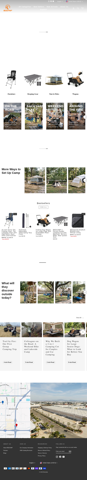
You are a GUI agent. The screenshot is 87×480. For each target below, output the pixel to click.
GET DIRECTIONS (17, 433)
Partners (5, 450)
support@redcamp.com (16, 416)
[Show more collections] (85, 117)
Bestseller (8, 58)
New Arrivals (52, 7)
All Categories (25, 7)
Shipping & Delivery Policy (45, 447)
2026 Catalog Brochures (26, 450)
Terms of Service (42, 453)
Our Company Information (26, 447)
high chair (23, 268)
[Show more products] (85, 180)
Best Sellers (39, 7)
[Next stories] (83, 332)
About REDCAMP (8, 447)
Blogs (4, 453)
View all (43, 207)
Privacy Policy (41, 455)
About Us (64, 7)
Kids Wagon (8, 268)
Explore (43, 9)
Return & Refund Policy (44, 450)
